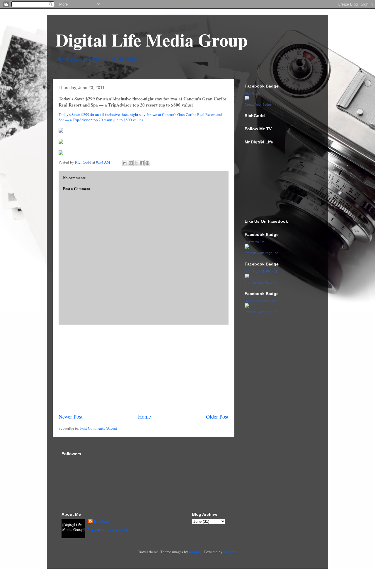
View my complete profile (108, 529)
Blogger (230, 551)
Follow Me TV (254, 242)
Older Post (217, 416)
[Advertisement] (144, 368)
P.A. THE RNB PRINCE (261, 271)
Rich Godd (252, 93)
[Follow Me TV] (247, 247)
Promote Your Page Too (261, 253)
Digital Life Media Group (152, 39)
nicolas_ (195, 551)
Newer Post (71, 416)
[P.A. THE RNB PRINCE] (247, 277)
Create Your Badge (258, 104)
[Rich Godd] (247, 99)
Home (144, 416)
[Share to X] (136, 163)
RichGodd (102, 521)
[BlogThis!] (131, 163)
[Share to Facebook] (142, 163)
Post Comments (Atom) (98, 428)
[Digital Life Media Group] (247, 306)
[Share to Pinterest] (147, 163)
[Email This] (125, 163)
